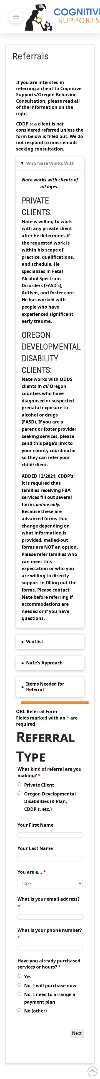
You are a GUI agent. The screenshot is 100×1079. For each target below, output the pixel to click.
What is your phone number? (50, 934)
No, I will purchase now (50, 985)
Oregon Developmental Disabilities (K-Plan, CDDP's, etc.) (50, 801)
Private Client (39, 785)
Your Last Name (35, 848)
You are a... (32, 872)
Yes (27, 977)
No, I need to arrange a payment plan (49, 998)
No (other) (35, 1011)
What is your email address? (49, 903)
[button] (15, 16)
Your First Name (35, 825)
